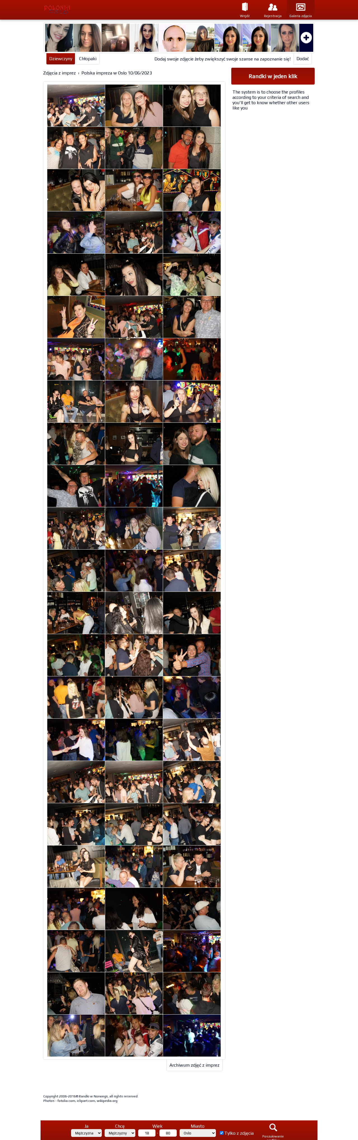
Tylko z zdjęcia (239, 1133)
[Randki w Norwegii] (77, 9)
